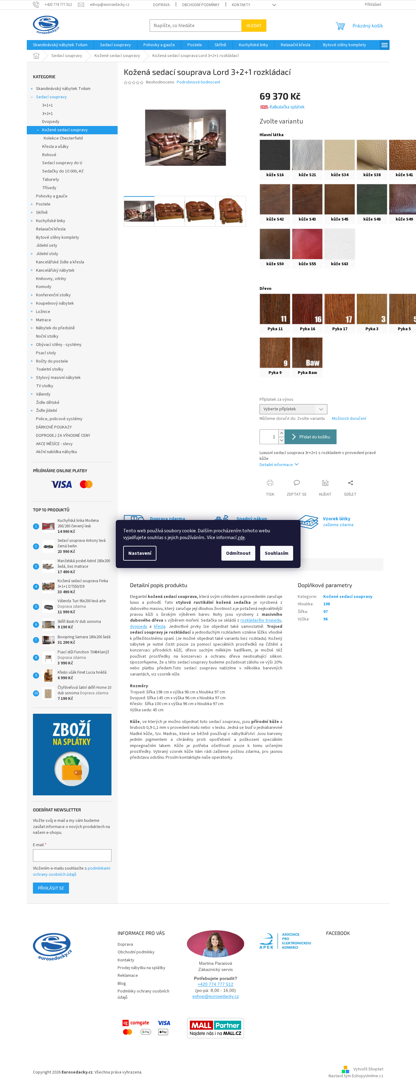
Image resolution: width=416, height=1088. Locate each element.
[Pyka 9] (275, 352)
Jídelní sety (46, 245)
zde (241, 537)
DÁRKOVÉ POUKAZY (54, 427)
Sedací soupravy (51, 97)
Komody (43, 287)
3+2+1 (47, 114)
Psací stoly (46, 353)
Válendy (43, 394)
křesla (159, 626)
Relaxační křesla (51, 229)
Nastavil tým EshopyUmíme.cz (356, 1076)
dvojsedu (138, 626)
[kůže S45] (339, 199)
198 (326, 604)
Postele (43, 204)
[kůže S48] (372, 199)
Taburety (50, 180)
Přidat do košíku (314, 436)
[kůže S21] (307, 155)
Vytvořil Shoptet (368, 1069)
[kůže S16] (275, 155)
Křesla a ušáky (55, 147)
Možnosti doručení (349, 419)
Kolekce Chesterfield (63, 138)
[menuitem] (60, 45)
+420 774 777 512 (215, 984)
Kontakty (241, 5)
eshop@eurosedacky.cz (215, 996)
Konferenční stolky (53, 295)
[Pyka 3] (372, 309)
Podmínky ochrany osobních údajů (143, 994)
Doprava (161, 5)
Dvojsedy (50, 122)
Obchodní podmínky (201, 5)
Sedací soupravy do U (62, 163)
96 (325, 619)
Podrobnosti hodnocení (198, 82)
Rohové (49, 155)
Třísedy (49, 188)
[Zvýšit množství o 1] (281, 433)
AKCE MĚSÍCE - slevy (54, 444)
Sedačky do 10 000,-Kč (63, 171)
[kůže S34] (339, 155)
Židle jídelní (46, 411)
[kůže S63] (339, 244)
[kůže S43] (307, 199)
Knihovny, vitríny (51, 279)
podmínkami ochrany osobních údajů (71, 871)
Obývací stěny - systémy (59, 345)
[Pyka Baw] (307, 352)
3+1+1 (47, 105)
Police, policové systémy (59, 419)
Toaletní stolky (49, 369)
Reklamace (128, 975)
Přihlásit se (51, 888)
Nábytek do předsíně (55, 328)
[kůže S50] (275, 244)
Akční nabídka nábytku (56, 452)
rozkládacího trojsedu (260, 620)
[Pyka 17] (339, 309)
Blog (122, 983)
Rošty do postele (52, 361)
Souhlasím (277, 553)
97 (325, 612)
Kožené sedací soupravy (65, 130)
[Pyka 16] (307, 309)
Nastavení (139, 553)
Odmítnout (238, 553)
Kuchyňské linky (50, 221)
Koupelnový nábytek (55, 303)
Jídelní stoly (47, 254)
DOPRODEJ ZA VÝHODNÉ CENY (63, 435)
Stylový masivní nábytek (58, 378)
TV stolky (44, 386)
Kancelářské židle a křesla (60, 262)
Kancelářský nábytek (55, 270)
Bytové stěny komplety (57, 237)
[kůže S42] (275, 199)
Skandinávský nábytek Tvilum (63, 89)
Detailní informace (276, 465)
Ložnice (43, 312)
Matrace (43, 320)
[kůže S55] (307, 244)
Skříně (42, 212)
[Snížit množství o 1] (281, 440)
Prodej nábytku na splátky (141, 968)
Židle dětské (47, 403)
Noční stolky (47, 336)
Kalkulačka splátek (287, 107)
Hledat (253, 25)
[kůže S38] (372, 155)
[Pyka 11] (275, 309)
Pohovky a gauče (51, 196)
